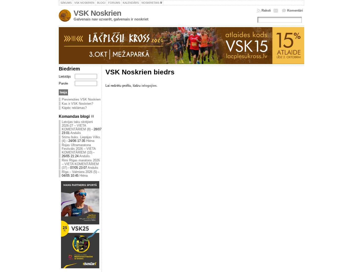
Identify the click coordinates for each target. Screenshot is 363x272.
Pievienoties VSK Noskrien (81, 99)
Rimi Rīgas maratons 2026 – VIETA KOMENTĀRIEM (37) (81, 164)
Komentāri (295, 10)
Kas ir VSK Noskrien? (77, 103)
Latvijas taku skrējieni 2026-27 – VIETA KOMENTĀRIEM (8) (77, 125)
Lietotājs (65, 76)
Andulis (75, 133)
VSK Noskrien (97, 13)
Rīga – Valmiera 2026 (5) (79, 172)
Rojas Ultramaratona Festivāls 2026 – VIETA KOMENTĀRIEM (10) (79, 148)
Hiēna (90, 141)
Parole (63, 83)
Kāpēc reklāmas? (74, 108)
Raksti (266, 10)
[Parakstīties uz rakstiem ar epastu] (276, 10)
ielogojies (149, 85)
